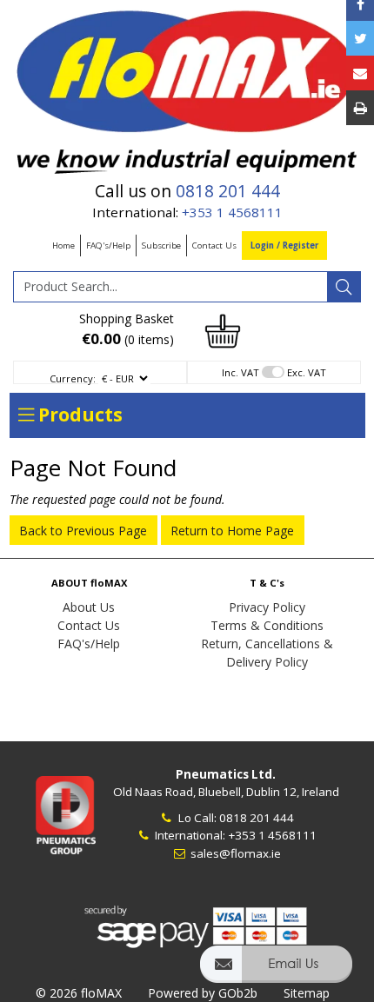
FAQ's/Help (108, 245)
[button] (276, 972)
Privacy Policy (267, 607)
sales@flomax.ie (234, 853)
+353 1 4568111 (232, 212)
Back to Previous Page (83, 530)
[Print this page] (360, 107)
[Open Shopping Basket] (222, 329)
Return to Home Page (232, 530)
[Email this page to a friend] (360, 73)
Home (63, 245)
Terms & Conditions (267, 625)
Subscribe (161, 245)
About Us (89, 607)
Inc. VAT (240, 372)
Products (78, 414)
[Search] (343, 287)
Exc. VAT (306, 372)
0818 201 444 (228, 191)
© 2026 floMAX (79, 993)
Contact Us (214, 245)
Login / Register (284, 245)
